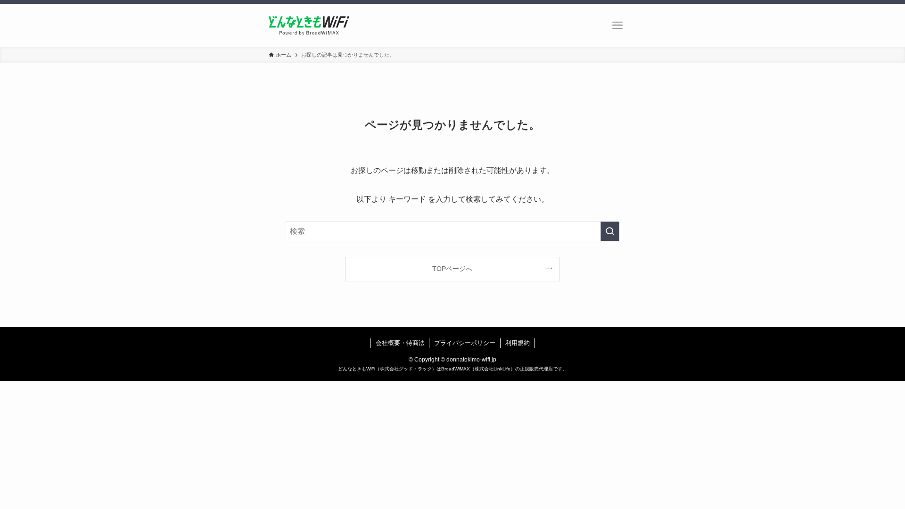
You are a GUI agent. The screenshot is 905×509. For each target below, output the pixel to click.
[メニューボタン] (617, 25)
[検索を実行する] (610, 231)
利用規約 (517, 342)
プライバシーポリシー (464, 342)
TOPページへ (452, 268)
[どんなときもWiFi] (309, 25)
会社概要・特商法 (400, 342)
